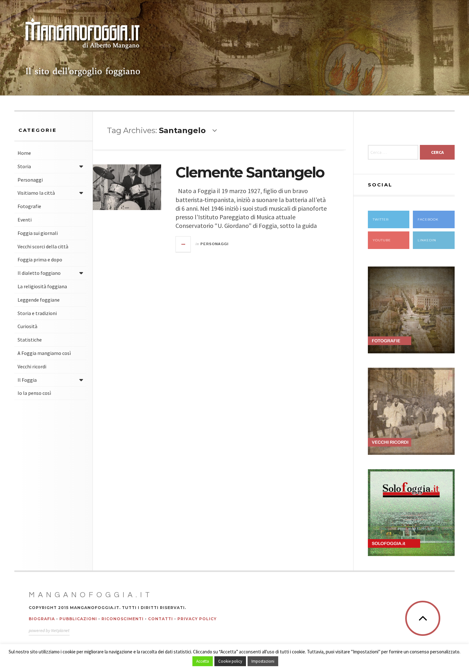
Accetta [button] (202, 661)
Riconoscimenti (122, 618)
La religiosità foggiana (42, 286)
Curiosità (27, 326)
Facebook (428, 219)
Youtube (382, 240)
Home (24, 153)
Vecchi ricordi (32, 366)
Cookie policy (230, 661)
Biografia (42, 618)
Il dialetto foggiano (39, 273)
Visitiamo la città (36, 193)
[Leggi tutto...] (183, 244)
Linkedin (427, 240)
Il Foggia (27, 380)
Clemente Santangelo (249, 172)
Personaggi (30, 180)
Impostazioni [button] (262, 661)
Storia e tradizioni (37, 313)
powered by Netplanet (49, 630)
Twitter (381, 219)
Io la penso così (34, 393)
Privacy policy (197, 618)
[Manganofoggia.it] (83, 48)
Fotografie (29, 206)
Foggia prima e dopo (40, 259)
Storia (24, 166)
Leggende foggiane (39, 300)
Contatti (160, 618)
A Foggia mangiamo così (44, 353)
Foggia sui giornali (38, 233)
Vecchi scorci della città (43, 246)
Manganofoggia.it (91, 595)
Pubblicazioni (78, 618)
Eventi (25, 219)
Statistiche (30, 339)
